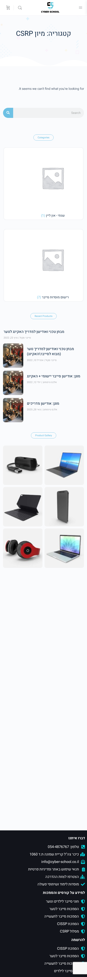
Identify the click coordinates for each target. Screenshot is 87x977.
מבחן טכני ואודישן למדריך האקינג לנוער (34, 331)
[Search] (18, 7)
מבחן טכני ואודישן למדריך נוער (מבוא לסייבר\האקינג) (50, 351)
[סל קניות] (7, 7)
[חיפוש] (8, 113)
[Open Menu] (80, 8)
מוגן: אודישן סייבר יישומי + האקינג (53, 376)
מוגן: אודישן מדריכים (43, 403)
